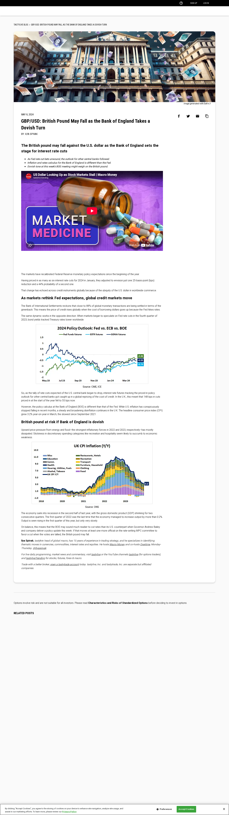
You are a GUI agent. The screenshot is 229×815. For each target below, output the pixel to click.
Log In (206, 3)
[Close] (224, 808)
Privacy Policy (69, 811)
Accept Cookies (186, 809)
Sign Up (193, 3)
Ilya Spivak (31, 134)
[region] (114, 809)
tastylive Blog (21, 24)
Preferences (166, 809)
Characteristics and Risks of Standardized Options (118, 603)
